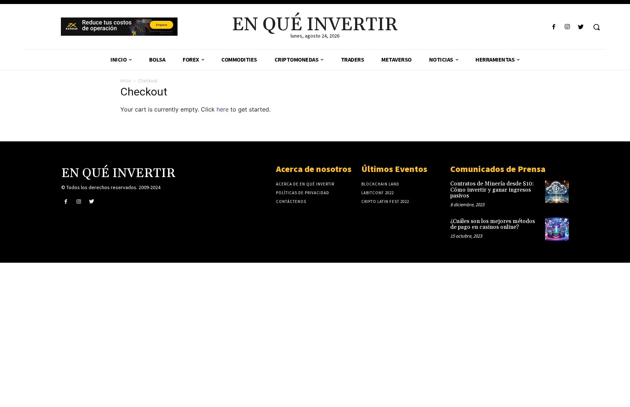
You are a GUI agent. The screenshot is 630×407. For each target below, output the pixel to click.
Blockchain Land (380, 184)
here (223, 109)
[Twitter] (581, 27)
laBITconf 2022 (377, 192)
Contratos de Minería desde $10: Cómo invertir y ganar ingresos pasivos (492, 189)
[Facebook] (554, 27)
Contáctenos (291, 201)
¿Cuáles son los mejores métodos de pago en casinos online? (492, 224)
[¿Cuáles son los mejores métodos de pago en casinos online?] (557, 229)
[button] (596, 27)
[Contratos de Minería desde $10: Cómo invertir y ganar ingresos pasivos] (557, 191)
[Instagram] (567, 27)
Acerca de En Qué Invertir (305, 184)
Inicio (125, 81)
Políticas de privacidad (302, 192)
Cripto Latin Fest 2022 (385, 201)
